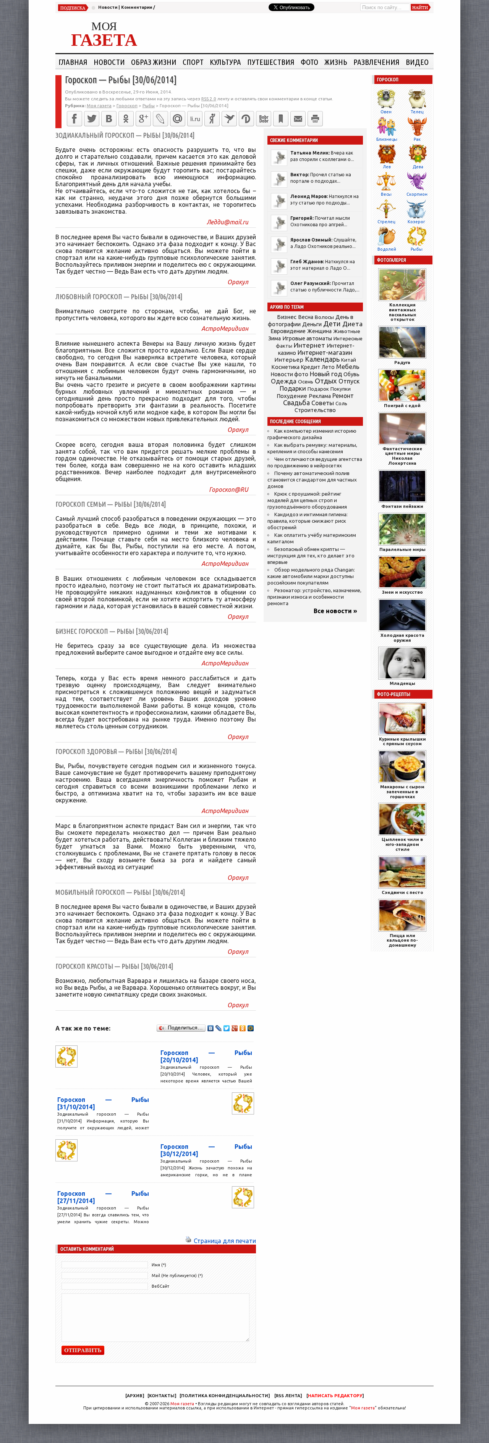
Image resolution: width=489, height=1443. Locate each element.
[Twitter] (91, 118)
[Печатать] (315, 118)
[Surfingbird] (229, 118)
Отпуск (348, 381)
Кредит (310, 367)
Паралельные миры (402, 549)
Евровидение (288, 331)
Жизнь (335, 61)
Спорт (193, 61)
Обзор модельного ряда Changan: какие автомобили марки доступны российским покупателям (311, 576)
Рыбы (417, 249)
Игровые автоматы (307, 338)
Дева (418, 166)
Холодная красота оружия (402, 638)
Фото (309, 61)
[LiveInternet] (194, 118)
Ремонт (343, 395)
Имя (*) (159, 1265)
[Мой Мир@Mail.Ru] (177, 118)
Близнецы (386, 139)
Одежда (283, 381)
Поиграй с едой (402, 405)
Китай (348, 360)
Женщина (319, 331)
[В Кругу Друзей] (246, 118)
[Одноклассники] (126, 118)
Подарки (293, 388)
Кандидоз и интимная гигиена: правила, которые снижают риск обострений (307, 521)
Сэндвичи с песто (402, 892)
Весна (305, 317)
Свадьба (296, 402)
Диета (352, 323)
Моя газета (182, 1403)
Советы (322, 402)
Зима (274, 338)
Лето (328, 367)
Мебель (347, 366)
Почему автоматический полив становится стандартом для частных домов (312, 479)
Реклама (320, 396)
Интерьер (288, 359)
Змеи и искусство (402, 591)
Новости (107, 7)
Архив (134, 1395)
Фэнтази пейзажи (402, 506)
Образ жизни (153, 61)
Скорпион (416, 194)
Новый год (326, 373)
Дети (332, 324)
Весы (386, 194)
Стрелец (386, 221)
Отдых (326, 381)
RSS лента (288, 1395)
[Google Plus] (235, 1028)
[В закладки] (280, 118)
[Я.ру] (212, 118)
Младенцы (402, 683)
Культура (225, 61)
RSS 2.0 (208, 98)
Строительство (315, 410)
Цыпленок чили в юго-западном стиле (402, 844)
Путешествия (271, 61)
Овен (386, 112)
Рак (417, 139)
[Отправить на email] (298, 118)
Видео (417, 61)
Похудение (292, 396)
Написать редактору (335, 1395)
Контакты (162, 1395)
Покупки (340, 389)
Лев (387, 166)
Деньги (312, 324)
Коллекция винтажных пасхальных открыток (402, 312)
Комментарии (136, 7)
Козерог (416, 221)
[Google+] (143, 118)
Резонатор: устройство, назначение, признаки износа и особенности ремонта (314, 597)
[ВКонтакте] (109, 118)
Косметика (285, 367)
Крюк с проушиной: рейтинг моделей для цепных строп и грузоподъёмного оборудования (307, 500)
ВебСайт (160, 1286)
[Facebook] (74, 118)
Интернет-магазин (325, 352)
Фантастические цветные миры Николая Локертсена (402, 455)
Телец (417, 112)
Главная (72, 61)
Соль (341, 403)
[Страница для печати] (188, 1240)
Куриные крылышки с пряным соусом (402, 741)
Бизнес (286, 317)
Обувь (351, 374)
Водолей (386, 249)
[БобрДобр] (263, 118)
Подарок (318, 389)
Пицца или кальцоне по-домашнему (402, 940)
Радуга (402, 362)
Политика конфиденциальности (224, 1395)
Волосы (324, 317)
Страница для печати (225, 1240)
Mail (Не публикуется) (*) (177, 1275)
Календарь (322, 359)
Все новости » (335, 610)
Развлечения (376, 61)
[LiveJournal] (160, 118)
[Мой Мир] (251, 1028)
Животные (346, 331)
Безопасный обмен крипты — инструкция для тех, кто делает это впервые (311, 555)
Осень (305, 381)
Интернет (309, 345)
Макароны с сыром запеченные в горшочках (402, 791)
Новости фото (289, 374)
